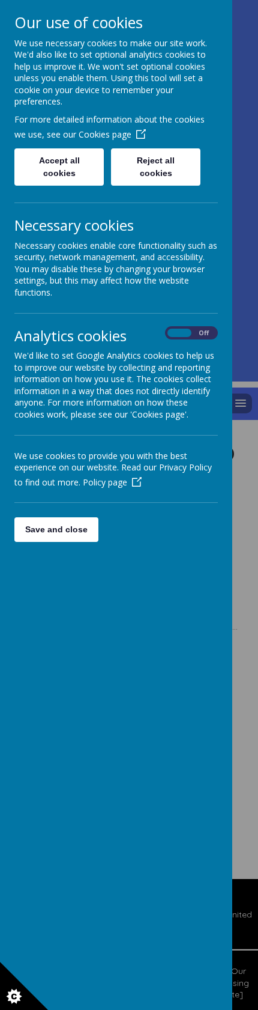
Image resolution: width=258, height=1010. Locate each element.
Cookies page (105, 134)
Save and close (56, 529)
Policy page (105, 482)
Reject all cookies (156, 167)
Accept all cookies (59, 167)
